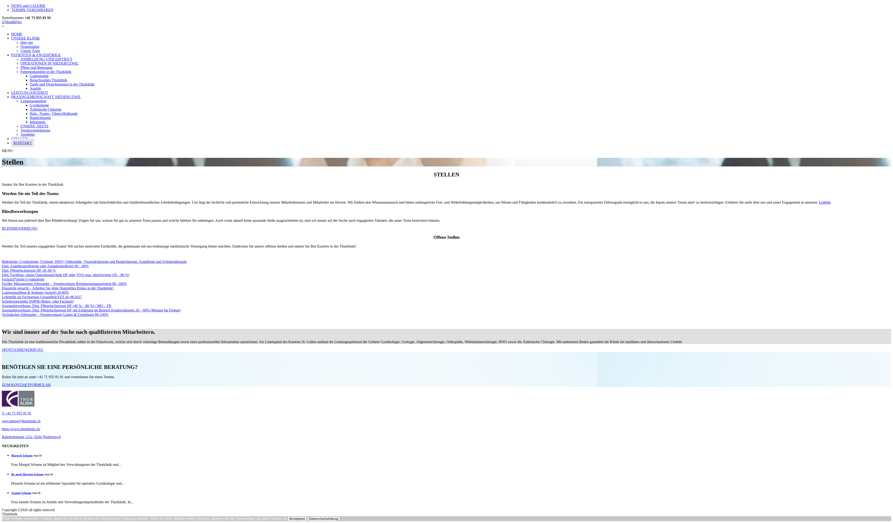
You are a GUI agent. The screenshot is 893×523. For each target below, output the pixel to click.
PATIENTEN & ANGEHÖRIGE (36, 55)
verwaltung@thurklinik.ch (21, 421)
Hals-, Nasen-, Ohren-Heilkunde (54, 114)
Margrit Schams (22, 455)
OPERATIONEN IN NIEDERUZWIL (49, 63)
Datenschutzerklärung (323, 518)
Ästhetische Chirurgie (46, 109)
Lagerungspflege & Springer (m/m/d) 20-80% (35, 293)
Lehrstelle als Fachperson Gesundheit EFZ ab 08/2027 (42, 297)
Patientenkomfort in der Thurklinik (45, 72)
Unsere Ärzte (30, 51)
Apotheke (27, 134)
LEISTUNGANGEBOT (29, 93)
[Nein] (342, 519)
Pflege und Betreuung (36, 68)
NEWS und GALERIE (28, 6)
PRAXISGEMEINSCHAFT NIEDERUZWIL (46, 97)
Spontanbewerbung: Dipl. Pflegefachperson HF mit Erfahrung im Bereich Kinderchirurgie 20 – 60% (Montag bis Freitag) (91, 310)
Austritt (35, 88)
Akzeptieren (297, 518)
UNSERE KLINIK (25, 38)
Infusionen (37, 122)
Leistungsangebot (33, 101)
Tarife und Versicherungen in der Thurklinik (62, 84)
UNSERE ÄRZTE (34, 126)
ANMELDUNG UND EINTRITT (46, 59)
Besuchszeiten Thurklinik (48, 80)
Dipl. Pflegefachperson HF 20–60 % (29, 270)
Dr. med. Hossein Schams (27, 474)
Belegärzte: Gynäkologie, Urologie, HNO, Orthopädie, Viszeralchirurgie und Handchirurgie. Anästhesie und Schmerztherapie (94, 262)
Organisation (29, 47)
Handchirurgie (40, 118)
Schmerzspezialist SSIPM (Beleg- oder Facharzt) (37, 301)
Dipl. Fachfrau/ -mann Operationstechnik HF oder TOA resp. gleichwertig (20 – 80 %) (65, 275)
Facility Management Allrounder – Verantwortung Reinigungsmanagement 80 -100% (64, 284)
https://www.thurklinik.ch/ (21, 429)
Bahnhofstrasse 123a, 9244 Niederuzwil (31, 437)
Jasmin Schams (21, 493)
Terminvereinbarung (35, 130)
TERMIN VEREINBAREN (32, 10)
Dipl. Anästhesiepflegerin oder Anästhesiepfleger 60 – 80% (45, 266)
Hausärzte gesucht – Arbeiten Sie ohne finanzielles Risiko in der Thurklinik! (57, 288)
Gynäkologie (39, 105)
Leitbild (824, 202)
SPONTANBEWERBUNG (22, 350)
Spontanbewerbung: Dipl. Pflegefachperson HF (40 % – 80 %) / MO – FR (56, 306)
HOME (16, 34)
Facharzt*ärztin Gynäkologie (23, 279)
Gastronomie (39, 76)
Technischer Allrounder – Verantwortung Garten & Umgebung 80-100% (55, 315)
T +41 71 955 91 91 (16, 413)
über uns (26, 42)
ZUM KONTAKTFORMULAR (26, 385)
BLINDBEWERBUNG (20, 228)
